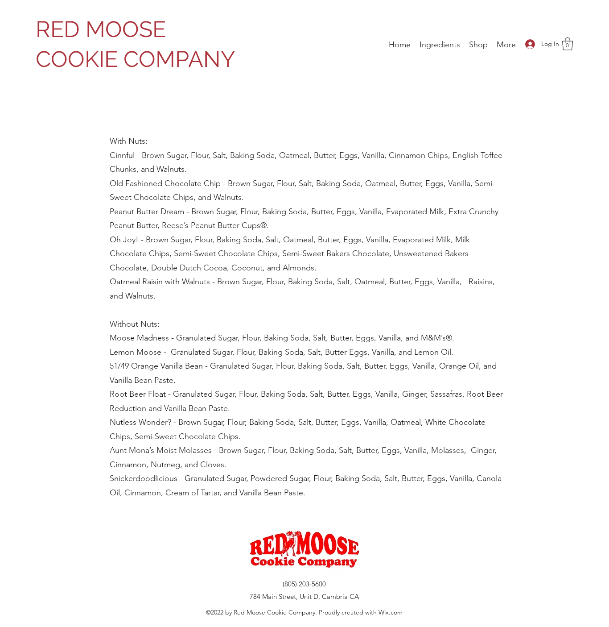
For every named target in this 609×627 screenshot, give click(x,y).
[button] (567, 43)
